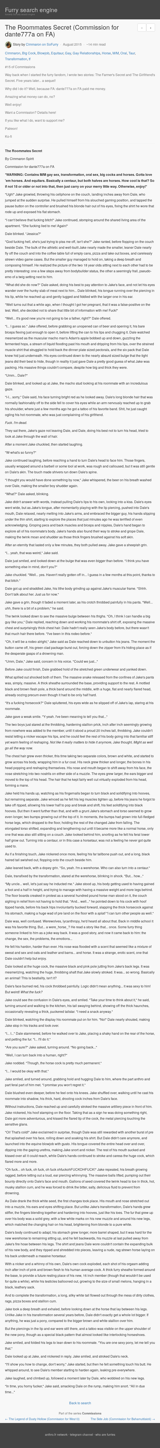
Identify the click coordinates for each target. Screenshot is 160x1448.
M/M (115, 53)
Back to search (80, 1403)
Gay (68, 53)
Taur (132, 53)
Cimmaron (12, 53)
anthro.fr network (56, 1434)
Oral (123, 53)
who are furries (105, 1434)
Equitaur (57, 53)
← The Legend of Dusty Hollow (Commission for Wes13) (42, 1419)
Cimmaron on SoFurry (42, 44)
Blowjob (43, 53)
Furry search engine (31, 9)
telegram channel (81, 1434)
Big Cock (29, 53)
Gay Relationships (86, 53)
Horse (106, 53)
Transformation (16, 58)
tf (29, 58)
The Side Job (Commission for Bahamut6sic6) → (123, 1419)
